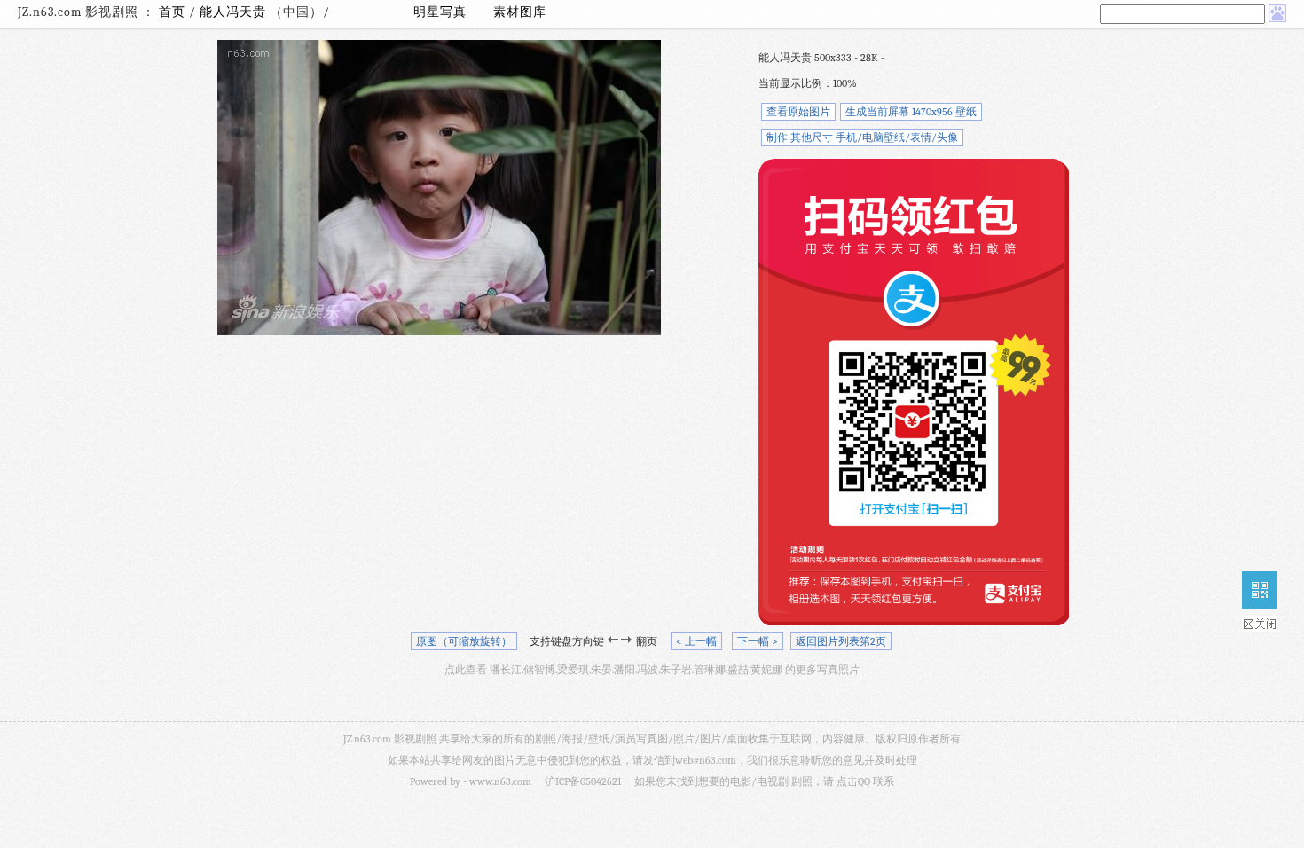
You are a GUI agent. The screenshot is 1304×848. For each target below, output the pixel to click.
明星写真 (440, 12)
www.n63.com (500, 781)
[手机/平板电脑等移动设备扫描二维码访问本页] (1259, 590)
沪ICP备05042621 (583, 781)
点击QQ (853, 781)
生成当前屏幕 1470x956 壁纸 (911, 112)
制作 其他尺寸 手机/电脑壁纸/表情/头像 (862, 137)
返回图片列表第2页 (841, 641)
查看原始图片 (798, 112)
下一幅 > (757, 641)
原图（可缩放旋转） (464, 641)
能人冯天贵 (235, 12)
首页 (172, 12)
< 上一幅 (696, 641)
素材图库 (519, 12)
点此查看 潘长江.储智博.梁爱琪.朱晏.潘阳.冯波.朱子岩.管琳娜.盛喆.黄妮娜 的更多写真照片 (652, 669)
